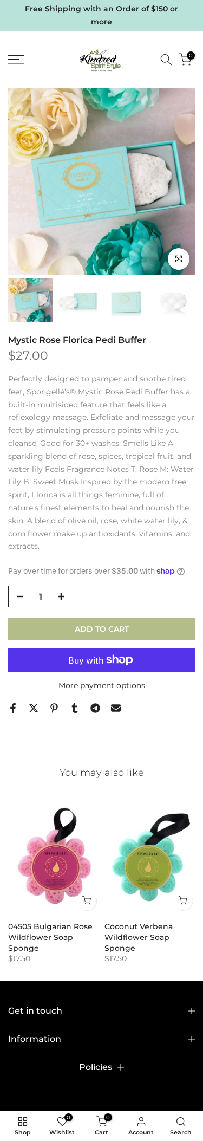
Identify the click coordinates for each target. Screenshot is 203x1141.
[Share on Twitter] (33, 708)
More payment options (101, 685)
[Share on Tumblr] (75, 708)
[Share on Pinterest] (54, 708)
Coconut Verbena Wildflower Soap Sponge (138, 937)
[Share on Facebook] (13, 708)
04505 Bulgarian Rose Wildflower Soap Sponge (50, 937)
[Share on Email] (116, 708)
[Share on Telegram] (95, 708)
